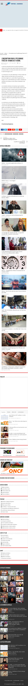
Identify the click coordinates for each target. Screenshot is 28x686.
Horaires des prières (6, 503)
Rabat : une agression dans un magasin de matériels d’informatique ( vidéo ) (16, 623)
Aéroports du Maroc (6, 521)
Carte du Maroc (4, 535)
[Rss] (13, 682)
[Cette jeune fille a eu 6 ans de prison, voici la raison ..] (4, 429)
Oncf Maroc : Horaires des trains (8, 473)
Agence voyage (8, 134)
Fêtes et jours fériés (6, 505)
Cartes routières (5, 537)
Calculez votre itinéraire (7, 538)
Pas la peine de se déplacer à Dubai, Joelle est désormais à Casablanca (17, 629)
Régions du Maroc (6, 544)
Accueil (1, 53)
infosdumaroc (5, 63)
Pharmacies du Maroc (6, 558)
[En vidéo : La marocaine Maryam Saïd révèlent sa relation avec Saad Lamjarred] (4, 435)
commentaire (21, 412)
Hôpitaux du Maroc (6, 553)
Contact (21, 680)
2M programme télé (7, 455)
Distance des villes (6, 540)
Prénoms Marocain (6, 490)
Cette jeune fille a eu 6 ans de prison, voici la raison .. (15, 635)
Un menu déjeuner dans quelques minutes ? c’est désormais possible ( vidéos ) (17, 610)
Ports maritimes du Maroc (7, 522)
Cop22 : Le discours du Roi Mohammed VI (12, 215)
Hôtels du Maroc (5, 519)
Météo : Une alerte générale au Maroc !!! (12, 163)
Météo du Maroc (5, 487)
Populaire (3, 412)
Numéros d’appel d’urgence (8, 501)
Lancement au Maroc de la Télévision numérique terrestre (10, 138)
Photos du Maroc (5, 494)
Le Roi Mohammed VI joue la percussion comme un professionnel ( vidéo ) (12, 252)
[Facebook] (14, 682)
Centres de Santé (5, 554)
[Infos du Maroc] (14, 3)
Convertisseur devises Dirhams (8, 510)
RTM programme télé (20, 455)
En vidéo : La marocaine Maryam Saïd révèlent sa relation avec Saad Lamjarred (17, 666)
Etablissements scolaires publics (9, 526)
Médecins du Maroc (6, 556)
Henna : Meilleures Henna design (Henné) (17, 439)
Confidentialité (16, 680)
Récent (8, 412)
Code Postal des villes (6, 545)
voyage (21, 134)
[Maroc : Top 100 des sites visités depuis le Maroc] (4, 423)
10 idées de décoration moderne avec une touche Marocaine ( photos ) (17, 616)
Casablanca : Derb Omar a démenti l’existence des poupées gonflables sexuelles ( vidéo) (13, 367)
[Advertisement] (14, 16)
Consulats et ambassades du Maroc (9, 524)
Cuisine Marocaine (6, 489)
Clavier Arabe (5, 511)
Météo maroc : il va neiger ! (9, 180)
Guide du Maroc (5, 492)
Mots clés (14, 412)
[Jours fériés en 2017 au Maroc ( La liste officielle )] (4, 417)
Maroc (6, 53)
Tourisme (16, 134)
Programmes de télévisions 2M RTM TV (10, 508)
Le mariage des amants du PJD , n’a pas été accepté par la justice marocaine (13, 233)
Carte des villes (5, 542)
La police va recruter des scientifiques (19, 141)
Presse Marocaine (8, 680)
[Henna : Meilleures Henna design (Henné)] (4, 441)
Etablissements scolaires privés (8, 527)
